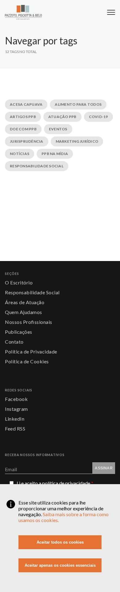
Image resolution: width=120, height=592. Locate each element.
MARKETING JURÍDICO (77, 141)
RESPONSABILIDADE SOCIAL (36, 166)
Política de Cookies (27, 361)
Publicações (18, 332)
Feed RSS (15, 428)
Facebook (16, 399)
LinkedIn (14, 419)
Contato (14, 342)
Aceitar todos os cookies (60, 542)
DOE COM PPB (23, 129)
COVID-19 (98, 116)
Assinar (104, 468)
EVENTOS (58, 129)
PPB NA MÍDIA (55, 153)
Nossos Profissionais (28, 322)
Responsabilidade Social (32, 292)
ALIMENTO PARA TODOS (78, 104)
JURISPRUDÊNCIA (26, 141)
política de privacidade (67, 483)
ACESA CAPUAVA (26, 104)
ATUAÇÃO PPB (62, 116)
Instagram (16, 409)
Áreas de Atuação (24, 302)
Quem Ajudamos (23, 312)
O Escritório (19, 282)
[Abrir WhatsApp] (104, 576)
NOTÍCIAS (19, 153)
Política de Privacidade (31, 351)
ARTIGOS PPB (23, 116)
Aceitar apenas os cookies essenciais (60, 565)
